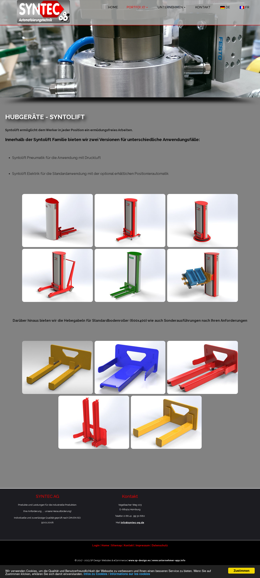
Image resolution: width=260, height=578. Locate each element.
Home (105, 545)
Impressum (143, 545)
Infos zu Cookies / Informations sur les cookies (117, 574)
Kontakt (129, 545)
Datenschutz (160, 545)
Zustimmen (241, 570)
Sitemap (116, 545)
